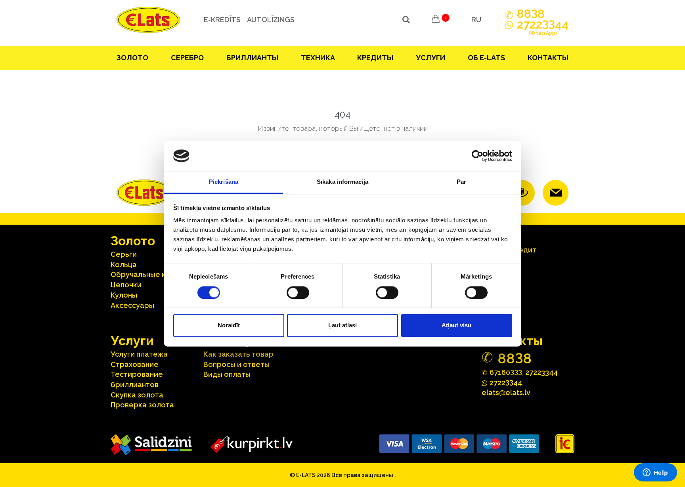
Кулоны (124, 295)
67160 (506, 371)
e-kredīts (222, 19)
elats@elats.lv (506, 392)
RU (476, 19)
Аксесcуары (132, 305)
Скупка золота (137, 395)
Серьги (124, 254)
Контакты (548, 57)
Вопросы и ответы (236, 364)
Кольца (124, 264)
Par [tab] (461, 182)
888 (531, 14)
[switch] (298, 292)
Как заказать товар (238, 354)
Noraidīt (229, 325)
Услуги (430, 57)
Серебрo (187, 57)
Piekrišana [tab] (223, 182)
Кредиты (375, 57)
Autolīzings (271, 19)
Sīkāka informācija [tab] (342, 182)
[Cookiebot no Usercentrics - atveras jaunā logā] (477, 156)
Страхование (135, 364)
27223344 (541, 372)
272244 (542, 28)
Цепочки (126, 285)
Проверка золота (142, 405)
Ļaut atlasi (342, 325)
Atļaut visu (456, 325)
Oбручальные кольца (149, 274)
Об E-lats (486, 57)
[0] (436, 20)
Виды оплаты (227, 374)
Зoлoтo (132, 57)
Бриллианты (252, 57)
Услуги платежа (139, 354)
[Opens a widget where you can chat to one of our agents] (655, 473)
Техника (318, 57)
